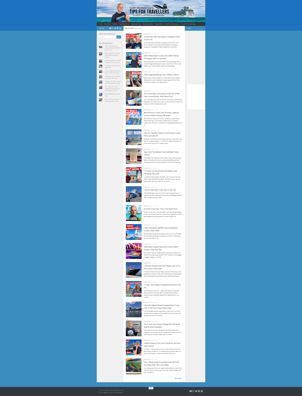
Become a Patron (124, 24)
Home (100, 24)
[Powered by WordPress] (105, 392)
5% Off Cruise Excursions (172, 24)
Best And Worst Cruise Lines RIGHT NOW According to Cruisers (112, 55)
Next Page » (178, 378)
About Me (107, 24)
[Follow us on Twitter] (115, 28)
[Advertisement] (110, 135)
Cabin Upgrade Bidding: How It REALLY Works (161, 75)
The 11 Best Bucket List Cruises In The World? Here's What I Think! (112, 48)
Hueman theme (118, 392)
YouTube (114, 24)
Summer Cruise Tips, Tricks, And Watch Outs (160, 209)
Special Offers (159, 24)
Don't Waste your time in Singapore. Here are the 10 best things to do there (112, 88)
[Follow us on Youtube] (110, 28)
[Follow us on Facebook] (118, 28)
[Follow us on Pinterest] (120, 28)
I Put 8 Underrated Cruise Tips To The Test (160, 190)
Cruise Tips (147, 34)
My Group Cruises (148, 24)
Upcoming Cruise (136, 24)
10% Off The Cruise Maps (188, 24)
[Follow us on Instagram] (113, 28)
